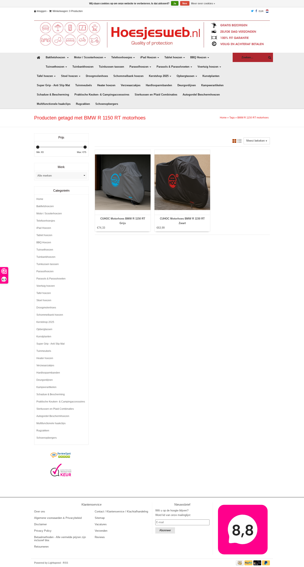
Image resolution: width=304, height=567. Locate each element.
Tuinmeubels (83, 85)
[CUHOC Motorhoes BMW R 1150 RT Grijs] (123, 182)
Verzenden (101, 530)
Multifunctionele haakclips (54, 103)
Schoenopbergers (106, 103)
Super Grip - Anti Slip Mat (53, 85)
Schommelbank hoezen (128, 76)
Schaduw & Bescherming (53, 94)
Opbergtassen (185, 76)
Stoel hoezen (69, 76)
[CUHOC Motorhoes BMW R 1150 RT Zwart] (182, 182)
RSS (65, 562)
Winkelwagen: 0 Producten (68, 11)
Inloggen (41, 11)
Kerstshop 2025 (159, 76)
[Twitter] (252, 11)
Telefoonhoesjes (121, 57)
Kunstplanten (210, 76)
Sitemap (100, 517)
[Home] (152, 34)
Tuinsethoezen (55, 66)
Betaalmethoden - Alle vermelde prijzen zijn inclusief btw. (60, 539)
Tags (232, 117)
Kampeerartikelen (212, 85)
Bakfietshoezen (56, 57)
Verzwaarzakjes (130, 85)
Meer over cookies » (203, 3)
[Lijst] (239, 141)
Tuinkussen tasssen (111, 66)
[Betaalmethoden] (240, 562)
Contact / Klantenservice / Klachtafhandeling (121, 511)
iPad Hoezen (148, 57)
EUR (261, 11)
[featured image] (243, 529)
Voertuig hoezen (207, 66)
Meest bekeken (256, 140)
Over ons (39, 511)
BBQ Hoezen (198, 57)
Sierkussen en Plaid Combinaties (156, 94)
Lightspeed (54, 562)
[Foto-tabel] (234, 141)
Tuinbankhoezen (82, 66)
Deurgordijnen (186, 85)
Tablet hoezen (173, 57)
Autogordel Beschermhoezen (201, 94)
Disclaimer (40, 524)
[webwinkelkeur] (60, 470)
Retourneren (41, 546)
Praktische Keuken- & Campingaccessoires (101, 94)
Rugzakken (83, 103)
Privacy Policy (42, 530)
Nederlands (267, 11)
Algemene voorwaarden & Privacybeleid (58, 517)
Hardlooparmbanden (159, 85)
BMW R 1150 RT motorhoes (253, 117)
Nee (184, 3)
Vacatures (101, 524)
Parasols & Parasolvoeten (173, 66)
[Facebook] (256, 11)
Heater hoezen (106, 85)
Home (223, 117)
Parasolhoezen (138, 66)
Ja (174, 3)
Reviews (100, 537)
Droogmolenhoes (97, 76)
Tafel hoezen (45, 76)
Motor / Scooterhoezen (88, 57)
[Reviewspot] (60, 455)
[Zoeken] (268, 57)
